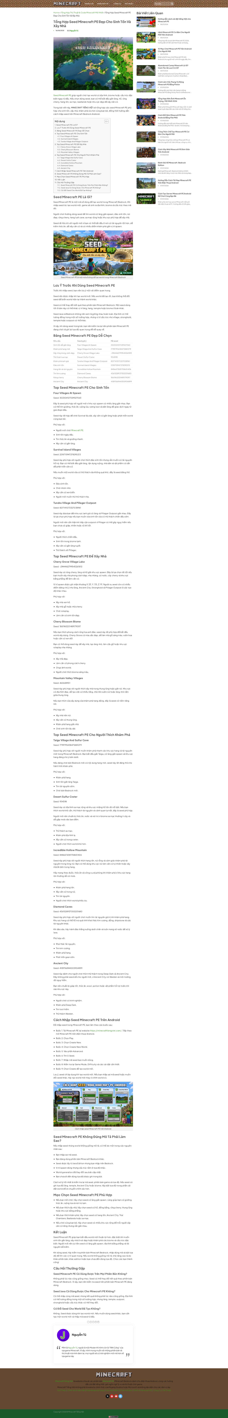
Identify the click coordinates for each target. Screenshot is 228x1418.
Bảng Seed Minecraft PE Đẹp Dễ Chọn (73, 131)
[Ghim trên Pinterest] (96, 1322)
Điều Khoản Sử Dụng (95, 1390)
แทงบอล (69, 1404)
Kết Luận (61, 179)
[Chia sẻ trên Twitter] (91, 1322)
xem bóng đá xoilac (127, 1404)
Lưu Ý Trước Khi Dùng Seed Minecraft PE (74, 128)
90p (88, 1404)
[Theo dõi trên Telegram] (120, 1396)
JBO (85, 1404)
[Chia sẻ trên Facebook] (88, 1322)
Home (56, 12)
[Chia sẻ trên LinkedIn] (98, 1322)
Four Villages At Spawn (69, 136)
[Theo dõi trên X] (107, 1396)
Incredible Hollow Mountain (71, 163)
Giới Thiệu (61, 1390)
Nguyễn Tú (74, 30)
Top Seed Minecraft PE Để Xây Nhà (71, 144)
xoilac (118, 1404)
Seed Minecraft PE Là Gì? (67, 125)
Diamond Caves (67, 165)
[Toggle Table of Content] (105, 121)
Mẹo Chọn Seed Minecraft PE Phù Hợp (73, 176)
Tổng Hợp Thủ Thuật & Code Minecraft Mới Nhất (82, 12)
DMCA (136, 1390)
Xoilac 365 (75, 1404)
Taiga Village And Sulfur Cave (71, 158)
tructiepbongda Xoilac (141, 1404)
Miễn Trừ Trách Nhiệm (123, 1390)
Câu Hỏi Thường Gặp (65, 182)
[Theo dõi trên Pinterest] (112, 1396)
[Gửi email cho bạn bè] (93, 1322)
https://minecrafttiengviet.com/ (105, 1030)
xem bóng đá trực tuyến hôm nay (105, 1404)
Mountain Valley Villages (70, 152)
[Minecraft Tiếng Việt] (67, 4)
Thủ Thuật (129, 4)
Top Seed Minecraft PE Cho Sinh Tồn (72, 133)
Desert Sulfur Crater (68, 160)
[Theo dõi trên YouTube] (116, 1396)
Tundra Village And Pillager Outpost (74, 141)
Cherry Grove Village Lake (70, 147)
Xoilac (81, 1404)
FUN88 (92, 1404)
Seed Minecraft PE (62, 95)
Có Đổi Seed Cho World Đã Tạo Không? (76, 190)
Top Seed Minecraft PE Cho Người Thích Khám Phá (78, 155)
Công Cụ (117, 4)
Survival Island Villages (69, 139)
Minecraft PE (102, 4)
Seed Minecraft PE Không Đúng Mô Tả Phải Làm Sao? (79, 174)
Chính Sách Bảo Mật (76, 1390)
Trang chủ (89, 4)
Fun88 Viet (153, 1404)
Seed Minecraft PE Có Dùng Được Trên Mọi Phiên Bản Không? (84, 185)
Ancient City (65, 168)
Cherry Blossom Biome (70, 150)
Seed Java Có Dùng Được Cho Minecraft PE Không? (81, 188)
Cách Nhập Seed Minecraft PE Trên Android (75, 171)
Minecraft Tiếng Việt (64, 1381)
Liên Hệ (109, 1390)
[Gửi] (172, 4)
